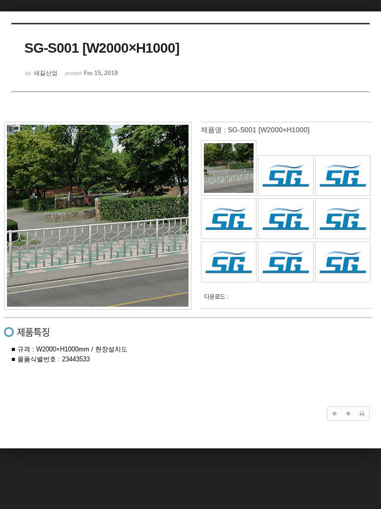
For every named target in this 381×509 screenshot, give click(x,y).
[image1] (228, 193)
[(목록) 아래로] (348, 414)
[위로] (334, 414)
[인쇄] (362, 414)
